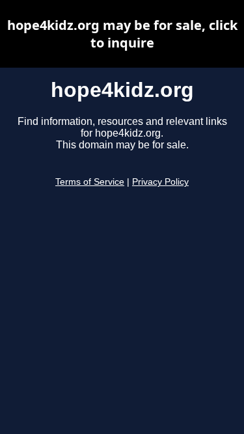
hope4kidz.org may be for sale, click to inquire (122, 33)
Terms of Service (89, 182)
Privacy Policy (160, 182)
